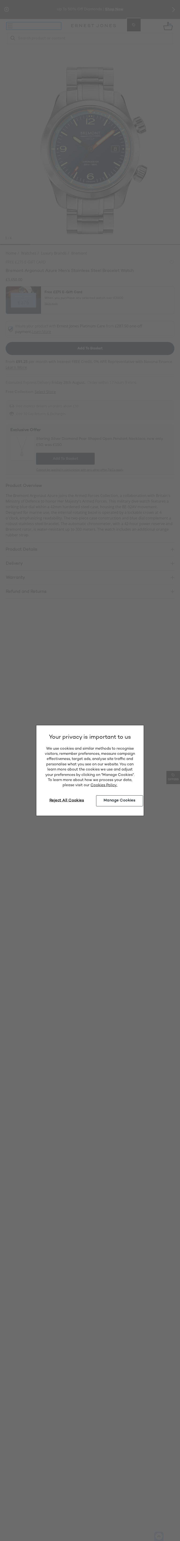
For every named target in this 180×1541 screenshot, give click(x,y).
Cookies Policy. (103, 785)
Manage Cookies (119, 801)
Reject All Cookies (66, 801)
